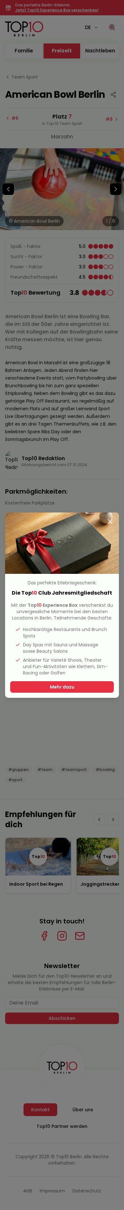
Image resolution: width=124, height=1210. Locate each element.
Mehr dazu (62, 687)
